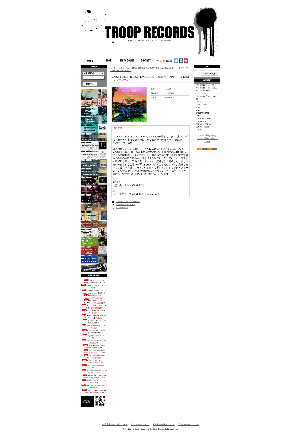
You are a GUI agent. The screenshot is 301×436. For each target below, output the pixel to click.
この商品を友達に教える (125, 205)
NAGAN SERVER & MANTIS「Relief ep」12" (94, 377)
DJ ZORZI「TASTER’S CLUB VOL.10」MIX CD (97, 322)
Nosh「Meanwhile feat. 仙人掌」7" (97, 327)
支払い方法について (140, 424)
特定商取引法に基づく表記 (115, 424)
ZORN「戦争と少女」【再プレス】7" (96, 312)
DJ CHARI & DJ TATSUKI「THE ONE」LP (96, 307)
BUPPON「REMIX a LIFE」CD (97, 342)
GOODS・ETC (201, 130)
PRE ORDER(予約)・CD (205, 85)
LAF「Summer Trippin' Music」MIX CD (96, 367)
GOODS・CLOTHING (204, 118)
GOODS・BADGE (202, 127)
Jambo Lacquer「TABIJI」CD (97, 293)
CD (197, 99)
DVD (197, 116)
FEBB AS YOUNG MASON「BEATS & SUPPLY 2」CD (95, 347)
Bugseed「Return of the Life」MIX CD (97, 337)
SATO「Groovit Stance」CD (97, 386)
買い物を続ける (122, 208)
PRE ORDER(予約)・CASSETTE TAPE (203, 92)
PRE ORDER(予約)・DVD (205, 96)
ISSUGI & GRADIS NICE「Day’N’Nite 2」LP (94, 302)
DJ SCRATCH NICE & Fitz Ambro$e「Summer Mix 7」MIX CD (94, 281)
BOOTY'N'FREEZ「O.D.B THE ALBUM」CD (94, 391)
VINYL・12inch (201, 107)
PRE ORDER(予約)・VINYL (206, 88)
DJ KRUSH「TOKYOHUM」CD (97, 290)
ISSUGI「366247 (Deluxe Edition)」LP (94, 297)
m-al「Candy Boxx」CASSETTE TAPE (96, 332)
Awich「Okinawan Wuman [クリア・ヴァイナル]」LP (95, 317)
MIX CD (199, 102)
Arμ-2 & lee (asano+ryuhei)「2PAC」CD (94, 352)
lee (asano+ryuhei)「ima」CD (97, 372)
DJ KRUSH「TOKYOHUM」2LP (96, 286)
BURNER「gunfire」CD (96, 382)
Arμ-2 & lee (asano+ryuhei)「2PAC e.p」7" (95, 357)
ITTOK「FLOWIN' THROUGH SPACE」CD (94, 362)
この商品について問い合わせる (128, 202)
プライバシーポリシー (188, 424)
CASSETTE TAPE (202, 113)
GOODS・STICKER (203, 124)
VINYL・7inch (124, 68)
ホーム (112, 68)
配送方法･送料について (164, 424)
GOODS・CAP (201, 121)
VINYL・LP (200, 110)
